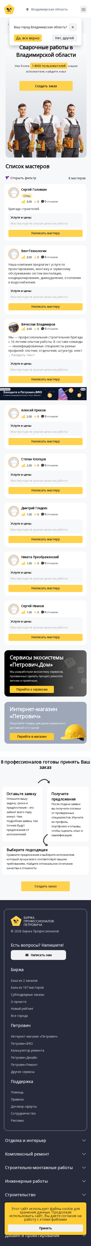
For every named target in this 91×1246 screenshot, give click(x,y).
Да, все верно (28, 38)
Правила (17, 1099)
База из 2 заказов (24, 980)
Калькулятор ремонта (27, 1050)
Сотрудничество (23, 1113)
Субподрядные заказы (27, 994)
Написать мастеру (45, 233)
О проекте (19, 1002)
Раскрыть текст (23, 355)
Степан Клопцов (33, 459)
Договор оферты (24, 1106)
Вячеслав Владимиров (38, 324)
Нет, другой (64, 38)
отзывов (51, 201)
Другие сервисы (22, 1072)
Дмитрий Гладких (34, 508)
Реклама (17, 1120)
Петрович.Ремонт (24, 1064)
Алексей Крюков (33, 410)
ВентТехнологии (33, 251)
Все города (19, 1016)
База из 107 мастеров (27, 987)
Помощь (17, 1092)
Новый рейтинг (22, 1008)
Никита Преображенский (40, 557)
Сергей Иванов (32, 606)
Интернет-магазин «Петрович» (34, 1036)
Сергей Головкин (34, 189)
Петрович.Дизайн (24, 1057)
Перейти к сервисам (31, 689)
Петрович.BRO (22, 1043)
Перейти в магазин (32, 736)
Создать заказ (46, 86)
